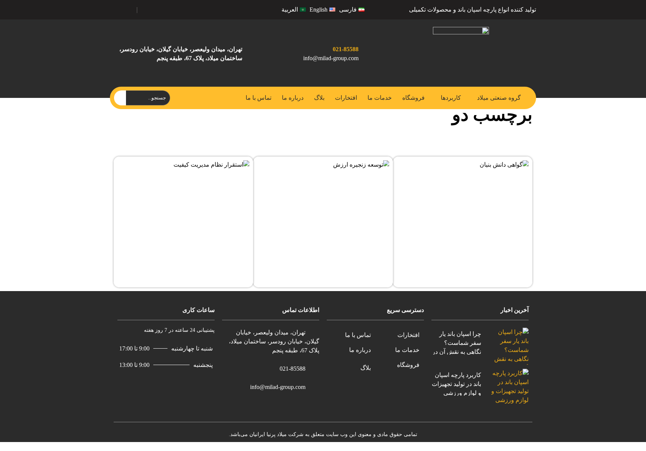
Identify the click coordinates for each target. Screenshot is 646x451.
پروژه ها (506, 144)
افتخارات (346, 98)
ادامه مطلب (514, 164)
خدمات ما (379, 98)
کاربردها (451, 98)
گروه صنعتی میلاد (499, 98)
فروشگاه (413, 98)
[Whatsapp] (147, 8)
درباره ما (293, 98)
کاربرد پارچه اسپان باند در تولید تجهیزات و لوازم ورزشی (456, 384)
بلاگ (319, 98)
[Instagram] (156, 8)
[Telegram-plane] (164, 8)
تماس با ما (258, 98)
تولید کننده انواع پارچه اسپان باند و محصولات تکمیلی (472, 9)
